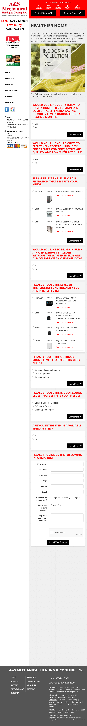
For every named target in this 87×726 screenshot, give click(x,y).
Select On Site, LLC (65, 715)
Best (37, 208)
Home (7, 72)
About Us (9, 102)
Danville (74, 695)
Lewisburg (61, 697)
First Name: (42, 464)
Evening (66, 497)
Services (9, 84)
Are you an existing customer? (42, 508)
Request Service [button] (71, 13)
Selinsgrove (76, 702)
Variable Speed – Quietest (46, 402)
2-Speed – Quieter (43, 406)
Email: (44, 492)
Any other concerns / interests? (42, 518)
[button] (58, 542)
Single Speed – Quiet (44, 409)
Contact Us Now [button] (42, 13)
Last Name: (42, 469)
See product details (64, 195)
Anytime (77, 497)
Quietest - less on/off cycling (47, 369)
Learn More (74, 134)
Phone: (44, 486)
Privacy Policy (17, 689)
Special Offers (11, 90)
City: (45, 481)
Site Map (31, 689)
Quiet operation (42, 376)
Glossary (15, 693)
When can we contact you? (41, 498)
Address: (43, 475)
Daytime (56, 497)
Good (37, 340)
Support (9, 96)
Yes (36, 123)
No (36, 127)
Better (37, 221)
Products (9, 78)
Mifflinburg (53, 700)
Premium (39, 191)
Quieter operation (43, 373)
